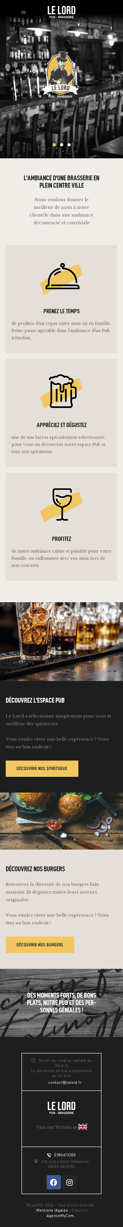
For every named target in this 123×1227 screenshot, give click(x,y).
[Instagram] (69, 1182)
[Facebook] (54, 1182)
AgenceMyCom (60, 1216)
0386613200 (65, 1155)
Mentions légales (52, 1210)
